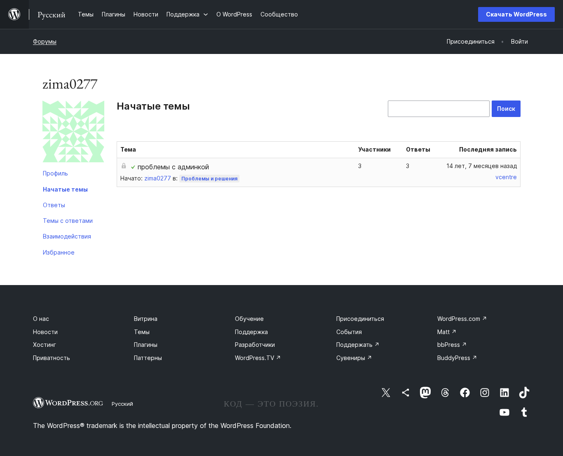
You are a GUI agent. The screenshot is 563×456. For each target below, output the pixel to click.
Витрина (145, 318)
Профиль (55, 173)
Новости (45, 331)
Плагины (145, 344)
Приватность (51, 357)
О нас (41, 318)
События (349, 331)
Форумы (44, 41)
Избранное (59, 252)
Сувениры (354, 357)
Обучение (249, 318)
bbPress (452, 344)
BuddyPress (457, 357)
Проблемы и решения (209, 178)
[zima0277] (73, 133)
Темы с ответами (68, 220)
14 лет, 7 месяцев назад (481, 165)
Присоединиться (360, 318)
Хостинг (44, 344)
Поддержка (251, 331)
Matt (447, 331)
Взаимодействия (67, 236)
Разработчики (255, 344)
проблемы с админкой (173, 167)
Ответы (54, 204)
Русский (122, 403)
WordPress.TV (258, 357)
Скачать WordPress (516, 14)
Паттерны (148, 357)
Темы (142, 331)
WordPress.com (462, 318)
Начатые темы (65, 189)
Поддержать (358, 344)
